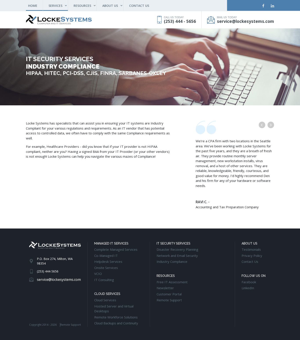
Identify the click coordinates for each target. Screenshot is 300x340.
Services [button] (55, 6)
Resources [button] (82, 6)
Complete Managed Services (115, 249)
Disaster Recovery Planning (177, 249)
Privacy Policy (252, 255)
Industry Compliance (172, 261)
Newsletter (165, 288)
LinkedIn (248, 288)
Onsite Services (106, 267)
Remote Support (70, 325)
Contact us (139, 6)
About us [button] (110, 6)
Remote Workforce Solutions (116, 317)
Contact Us (250, 261)
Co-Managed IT (106, 255)
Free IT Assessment (172, 282)
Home (35, 5)
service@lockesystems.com (245, 21)
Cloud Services (105, 300)
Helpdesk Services (108, 261)
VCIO (98, 273)
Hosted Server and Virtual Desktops (114, 308)
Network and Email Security (177, 255)
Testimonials (251, 249)
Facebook (249, 282)
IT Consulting (104, 280)
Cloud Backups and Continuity (116, 323)
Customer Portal (169, 294)
